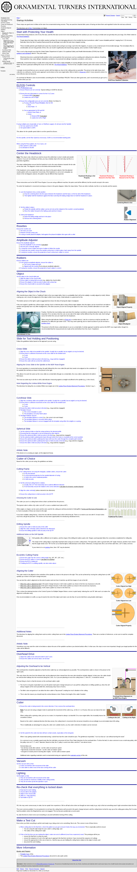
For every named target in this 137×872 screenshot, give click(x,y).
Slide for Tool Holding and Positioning (6, 36)
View (122, 17)
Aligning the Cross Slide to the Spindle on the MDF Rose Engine (8, 42)
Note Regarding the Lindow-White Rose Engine (8, 47)
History (130, 17)
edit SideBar (12, 74)
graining (47, 547)
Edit (126, 17)
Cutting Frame (6, 56)
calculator (45, 244)
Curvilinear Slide (6, 50)
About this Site (76, 860)
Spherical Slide (6, 51)
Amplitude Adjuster (6, 28)
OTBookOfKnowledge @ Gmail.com (45, 864)
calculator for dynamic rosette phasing (71, 486)
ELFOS (21, 85)
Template (3, 71)
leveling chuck (45, 323)
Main (18, 18)
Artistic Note (5, 53)
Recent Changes (110, 15)
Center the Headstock (7, 24)
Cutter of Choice (5, 55)
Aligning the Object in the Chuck (8, 33)
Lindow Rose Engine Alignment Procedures (72, 386)
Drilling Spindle (6, 61)
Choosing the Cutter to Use (8, 59)
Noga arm (83, 72)
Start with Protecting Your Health (6, 20)
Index (3, 67)
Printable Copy (24, 854)
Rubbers (3, 29)
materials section (75, 755)
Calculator (36, 95)
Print (135, 17)
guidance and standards (24, 53)
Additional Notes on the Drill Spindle (8, 63)
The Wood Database (23, 36)
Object (3, 31)
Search (118, 15)
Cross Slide (5, 38)
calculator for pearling (47, 559)
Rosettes (3, 26)
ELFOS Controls (5, 22)
